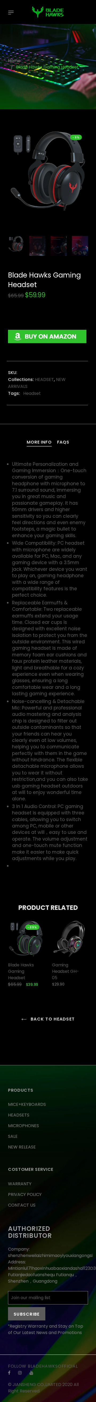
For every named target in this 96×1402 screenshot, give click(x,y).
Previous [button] (16, 180)
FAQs (63, 442)
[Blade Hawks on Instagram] (20, 1373)
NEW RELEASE (22, 1147)
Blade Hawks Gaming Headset (21, 971)
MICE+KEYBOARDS (27, 1104)
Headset (31, 393)
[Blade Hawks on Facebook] (9, 1373)
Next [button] (80, 180)
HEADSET (44, 379)
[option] (48, 171)
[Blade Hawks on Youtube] (31, 1373)
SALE (13, 1136)
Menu (12, 13)
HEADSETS (18, 1115)
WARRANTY (19, 1184)
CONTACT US (21, 1205)
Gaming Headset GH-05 (65, 971)
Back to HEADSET (52, 1019)
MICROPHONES (23, 1126)
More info (39, 442)
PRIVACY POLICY (25, 1194)
